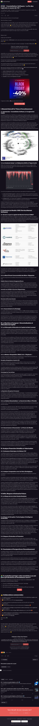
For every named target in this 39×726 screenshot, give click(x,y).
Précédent (5, 659)
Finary (15, 610)
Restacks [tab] (8, 666)
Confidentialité (19, 718)
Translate (3, 4)
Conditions (24, 718)
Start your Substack (16, 721)
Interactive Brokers (19, 600)
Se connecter (35, 1)
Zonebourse (27, 605)
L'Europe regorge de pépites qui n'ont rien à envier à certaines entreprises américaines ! (16, 683)
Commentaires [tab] (3, 666)
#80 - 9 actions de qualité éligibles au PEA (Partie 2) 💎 (12, 696)
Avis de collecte (29, 718)
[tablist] (6, 667)
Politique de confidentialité (24, 648)
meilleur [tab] (2, 679)
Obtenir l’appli (24, 721)
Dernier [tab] (6, 679)
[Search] (37, 679)
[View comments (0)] (5, 16)
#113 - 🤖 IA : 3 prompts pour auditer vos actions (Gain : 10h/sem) (15, 688)
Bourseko (12, 615)
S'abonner (29, 1)
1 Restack (9, 652)
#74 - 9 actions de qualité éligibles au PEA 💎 (10, 682)
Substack (12, 723)
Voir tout (3, 702)
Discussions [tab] (11, 679)
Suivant (34, 659)
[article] (19, 684)
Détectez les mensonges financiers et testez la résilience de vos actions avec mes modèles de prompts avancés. (17, 690)
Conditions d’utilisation (24, 646)
